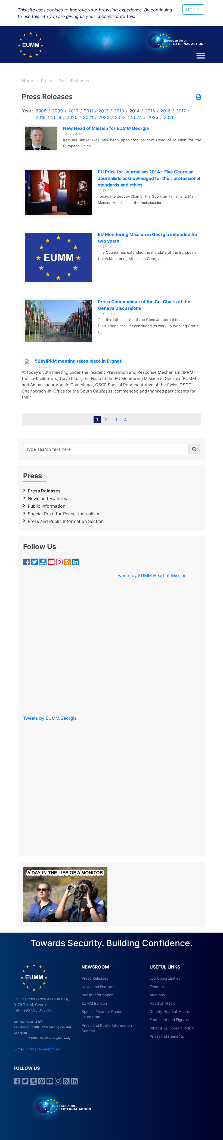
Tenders (157, 987)
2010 (73, 111)
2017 (181, 111)
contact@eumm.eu (43, 1049)
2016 (165, 111)
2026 (169, 117)
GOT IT (193, 9)
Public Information (46, 506)
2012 (103, 111)
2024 (136, 117)
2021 (88, 117)
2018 (41, 117)
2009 (57, 111)
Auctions (157, 995)
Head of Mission (164, 1003)
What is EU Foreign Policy (172, 1028)
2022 (103, 117)
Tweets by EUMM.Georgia (50, 718)
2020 (72, 117)
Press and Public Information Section (66, 521)
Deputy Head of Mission (170, 1011)
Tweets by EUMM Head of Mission (151, 575)
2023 (120, 117)
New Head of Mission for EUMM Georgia (106, 128)
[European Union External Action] (60, 1105)
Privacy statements (167, 1036)
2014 (134, 111)
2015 (150, 111)
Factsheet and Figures (169, 1020)
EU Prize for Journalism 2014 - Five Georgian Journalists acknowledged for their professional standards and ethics (149, 178)
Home (28, 80)
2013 (119, 111)
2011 (88, 111)
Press (46, 80)
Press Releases (73, 80)
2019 (56, 117)
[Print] (198, 97)
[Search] (194, 449)
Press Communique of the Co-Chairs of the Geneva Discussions (144, 305)
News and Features (47, 498)
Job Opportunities (165, 978)
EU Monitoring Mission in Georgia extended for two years (148, 238)
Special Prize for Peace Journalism (63, 513)
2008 (41, 111)
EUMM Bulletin (94, 1003)
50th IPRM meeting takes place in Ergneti (78, 361)
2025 (152, 117)
